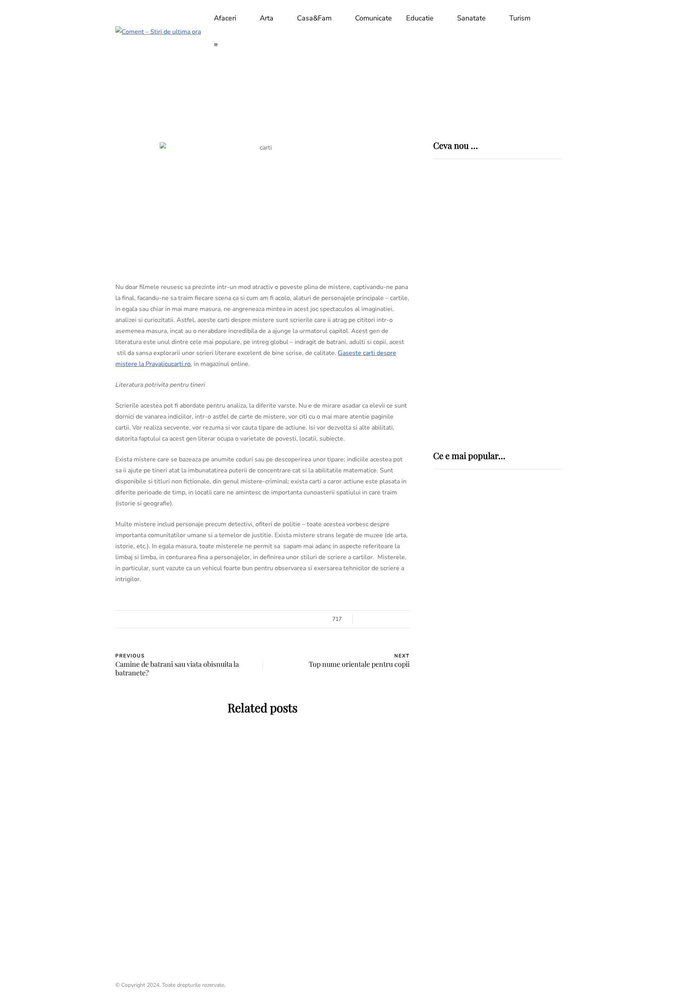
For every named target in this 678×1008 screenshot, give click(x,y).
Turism (519, 18)
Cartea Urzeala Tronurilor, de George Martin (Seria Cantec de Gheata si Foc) (339, 868)
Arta (266, 18)
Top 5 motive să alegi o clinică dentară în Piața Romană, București (522, 344)
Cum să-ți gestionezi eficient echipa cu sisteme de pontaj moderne (519, 399)
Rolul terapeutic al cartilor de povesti (186, 796)
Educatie (420, 18)
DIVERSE (447, 645)
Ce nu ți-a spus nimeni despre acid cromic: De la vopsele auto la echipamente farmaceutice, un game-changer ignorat (523, 287)
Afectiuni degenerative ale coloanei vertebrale (488, 608)
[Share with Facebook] (76, 602)
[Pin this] (76, 661)
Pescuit (447, 689)
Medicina (461, 537)
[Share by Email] (76, 681)
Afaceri (225, 18)
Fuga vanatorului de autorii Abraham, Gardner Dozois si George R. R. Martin (186, 868)
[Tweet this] (76, 622)
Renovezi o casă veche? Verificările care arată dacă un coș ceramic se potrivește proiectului (522, 226)
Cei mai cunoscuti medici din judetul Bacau (494, 829)
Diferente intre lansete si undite (485, 709)
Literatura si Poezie (186, 774)
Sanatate (471, 18)
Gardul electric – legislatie (489, 659)
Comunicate (373, 18)
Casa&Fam (314, 18)
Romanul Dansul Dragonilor (339, 796)
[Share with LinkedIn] (76, 641)
